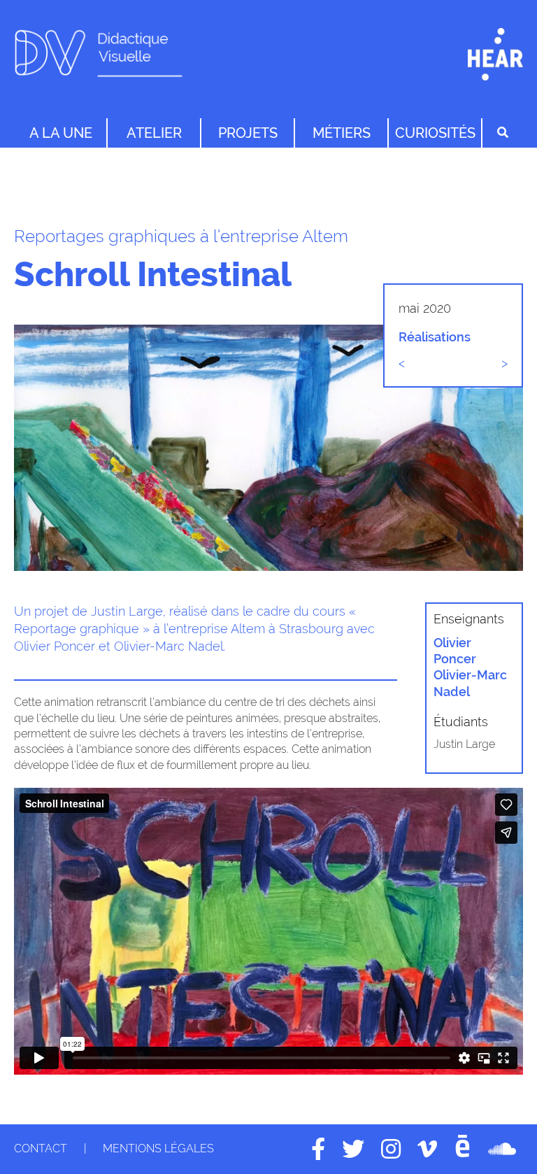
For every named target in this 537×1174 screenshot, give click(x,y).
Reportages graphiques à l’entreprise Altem (181, 236)
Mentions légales (158, 1148)
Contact (40, 1148)
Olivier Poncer (455, 650)
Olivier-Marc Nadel (470, 682)
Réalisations (435, 337)
